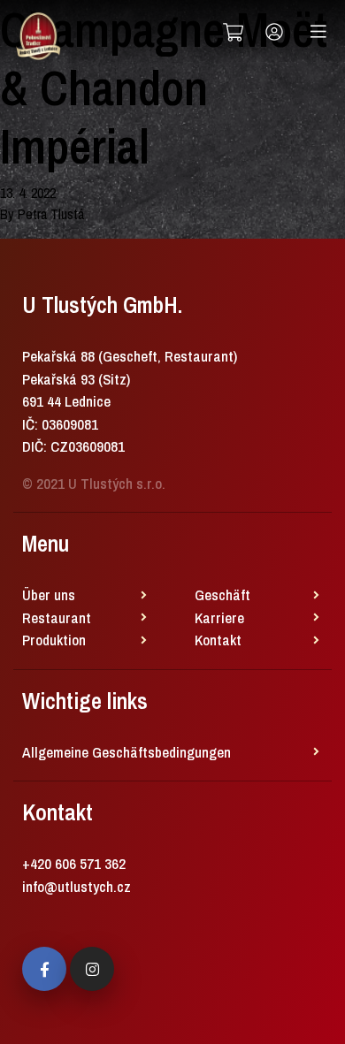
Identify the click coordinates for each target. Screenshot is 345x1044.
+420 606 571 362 (74, 863)
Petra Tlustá (51, 214)
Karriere (219, 617)
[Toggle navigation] (318, 32)
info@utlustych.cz (76, 886)
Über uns (48, 594)
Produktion (54, 639)
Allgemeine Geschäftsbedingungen (126, 752)
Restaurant (56, 617)
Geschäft (222, 594)
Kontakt (218, 639)
